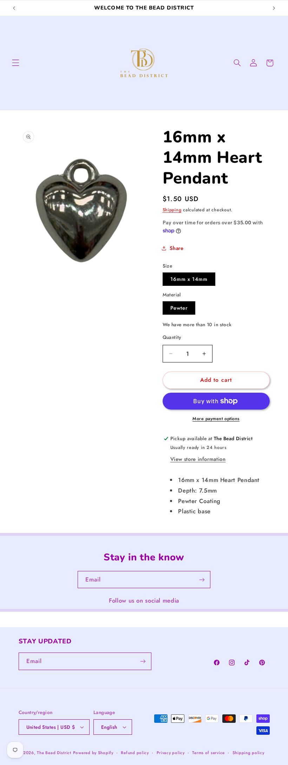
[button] (15, 63)
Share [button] (177, 248)
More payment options (216, 419)
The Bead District (54, 753)
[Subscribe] (202, 579)
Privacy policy (171, 753)
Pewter (179, 308)
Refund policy (135, 753)
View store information (198, 459)
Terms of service (208, 753)
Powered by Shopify (93, 753)
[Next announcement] (274, 8)
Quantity (172, 337)
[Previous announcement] (14, 8)
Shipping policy (248, 753)
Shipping (172, 210)
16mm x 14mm (189, 279)
